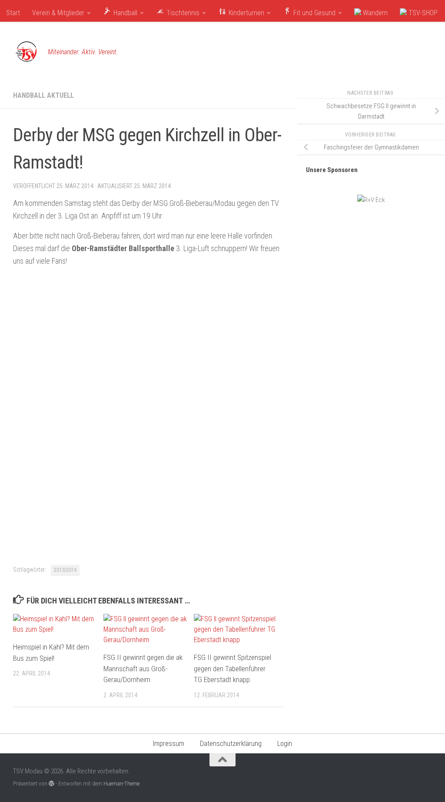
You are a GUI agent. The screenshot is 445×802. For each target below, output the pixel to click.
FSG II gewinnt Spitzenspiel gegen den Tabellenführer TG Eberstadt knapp (232, 668)
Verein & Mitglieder (58, 13)
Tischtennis (182, 13)
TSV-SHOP (422, 13)
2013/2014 (65, 570)
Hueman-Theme (121, 783)
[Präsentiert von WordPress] (51, 783)
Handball (124, 13)
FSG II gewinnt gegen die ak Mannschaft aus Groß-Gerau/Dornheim (143, 668)
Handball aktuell (43, 95)
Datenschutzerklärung (231, 743)
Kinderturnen (245, 13)
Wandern (374, 13)
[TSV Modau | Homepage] (26, 52)
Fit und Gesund (313, 13)
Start (13, 13)
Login (284, 743)
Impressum (168, 743)
